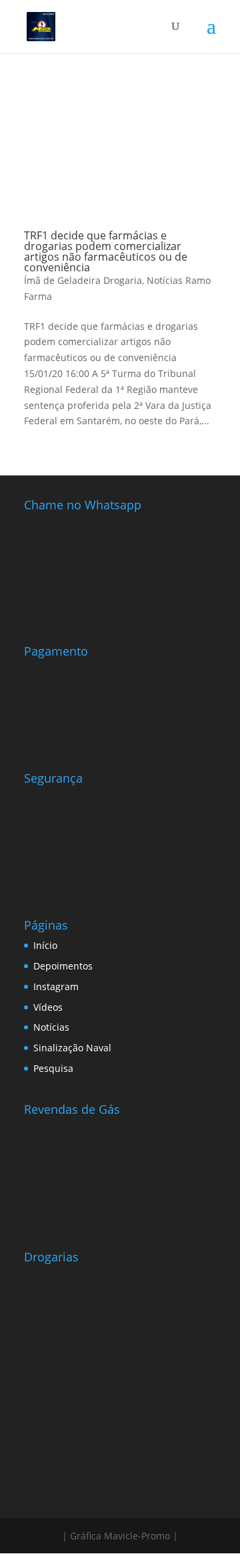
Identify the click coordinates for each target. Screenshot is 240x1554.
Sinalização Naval (72, 1047)
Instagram (56, 986)
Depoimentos (63, 966)
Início (45, 945)
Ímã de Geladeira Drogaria (83, 280)
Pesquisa (53, 1068)
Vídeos (48, 1007)
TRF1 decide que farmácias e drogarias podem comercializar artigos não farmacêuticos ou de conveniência (105, 251)
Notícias (51, 1027)
